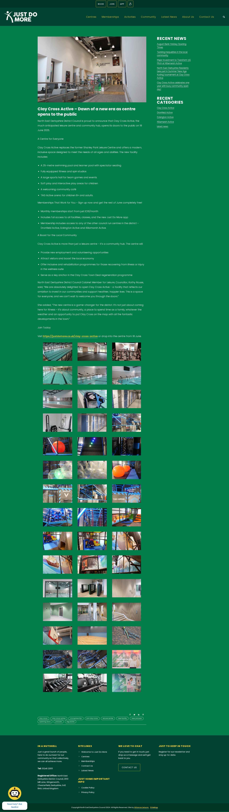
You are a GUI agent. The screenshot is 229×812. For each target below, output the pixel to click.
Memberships (110, 16)
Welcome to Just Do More (94, 751)
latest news (162, 126)
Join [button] (112, 4)
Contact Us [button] (129, 767)
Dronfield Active (165, 112)
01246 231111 (47, 768)
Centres (91, 16)
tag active (70, 721)
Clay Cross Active (165, 108)
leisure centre (108, 718)
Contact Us (206, 16)
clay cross (43, 718)
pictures (58, 721)
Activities (130, 16)
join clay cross (92, 718)
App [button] (122, 4)
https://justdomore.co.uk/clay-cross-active (70, 336)
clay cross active (58, 718)
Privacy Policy (87, 792)
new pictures (137, 718)
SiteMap (154, 807)
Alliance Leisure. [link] (141, 807)
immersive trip (76, 718)
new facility (122, 718)
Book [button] (101, 4)
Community (148, 16)
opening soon (45, 721)
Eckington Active (165, 117)
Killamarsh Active (165, 122)
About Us (188, 16)
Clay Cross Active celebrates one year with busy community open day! (173, 86)
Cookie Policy (87, 787)
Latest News (169, 16)
